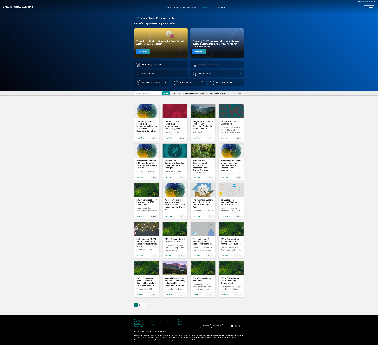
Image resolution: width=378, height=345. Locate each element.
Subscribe (205, 326)
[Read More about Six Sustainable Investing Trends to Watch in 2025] (231, 201)
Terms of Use (138, 326)
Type (232, 93)
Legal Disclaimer (139, 324)
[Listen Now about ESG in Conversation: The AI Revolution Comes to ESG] (231, 279)
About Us (361, 2)
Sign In (373, 2)
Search (166, 93)
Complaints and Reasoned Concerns (162, 322)
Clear (240, 93)
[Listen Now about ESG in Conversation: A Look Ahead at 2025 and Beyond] (146, 201)
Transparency (155, 320)
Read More (143, 52)
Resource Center (206, 7)
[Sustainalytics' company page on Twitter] (236, 326)
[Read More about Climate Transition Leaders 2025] (231, 122)
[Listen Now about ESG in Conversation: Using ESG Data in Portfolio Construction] (231, 240)
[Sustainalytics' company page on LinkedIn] (232, 326)
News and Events (220, 7)
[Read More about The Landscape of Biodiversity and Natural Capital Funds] (203, 240)
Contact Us (369, 7)
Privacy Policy (138, 320)
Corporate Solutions (190, 7)
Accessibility (182, 320)
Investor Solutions (173, 7)
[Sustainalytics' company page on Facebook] (239, 326)
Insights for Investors (218, 93)
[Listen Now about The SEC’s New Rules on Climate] (203, 279)
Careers (367, 2)
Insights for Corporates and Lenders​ (192, 93)
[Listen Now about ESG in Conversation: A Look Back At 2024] (175, 240)
